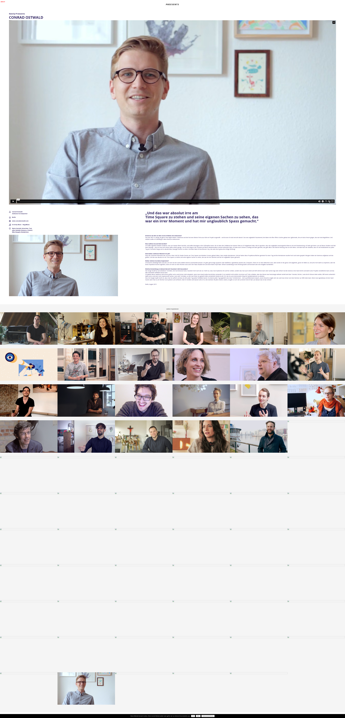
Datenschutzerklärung (208, 716)
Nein (198, 716)
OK (193, 716)
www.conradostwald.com (20, 221)
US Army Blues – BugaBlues (21, 224)
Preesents (172, 4)
